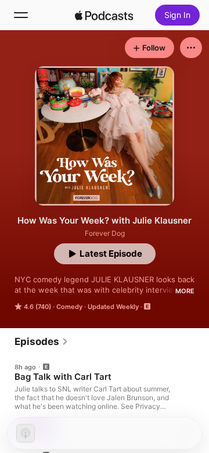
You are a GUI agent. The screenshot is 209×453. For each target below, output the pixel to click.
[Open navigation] (21, 15)
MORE (184, 291)
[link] (42, 341)
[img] (104, 15)
